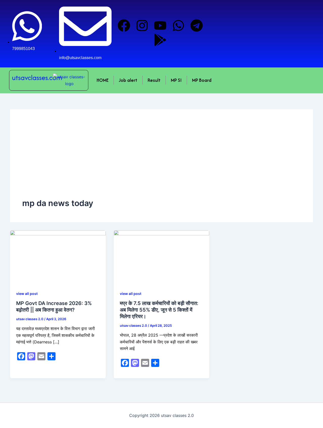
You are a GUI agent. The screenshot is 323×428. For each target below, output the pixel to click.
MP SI (176, 80)
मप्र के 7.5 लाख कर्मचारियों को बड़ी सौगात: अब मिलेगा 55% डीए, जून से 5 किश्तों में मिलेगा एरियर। (159, 309)
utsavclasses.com (37, 77)
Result (154, 80)
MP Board (201, 80)
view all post (27, 293)
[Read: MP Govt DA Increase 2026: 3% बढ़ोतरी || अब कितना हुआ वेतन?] (58, 256)
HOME (103, 80)
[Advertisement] (161, 159)
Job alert (128, 80)
